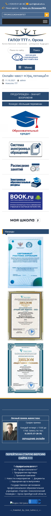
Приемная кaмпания (25, 475)
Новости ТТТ (11, 83)
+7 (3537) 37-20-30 (16, 4)
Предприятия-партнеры (25, 473)
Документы (39, 478)
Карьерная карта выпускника (26, 481)
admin (23, 80)
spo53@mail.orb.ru (37, 4)
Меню (28, 67)
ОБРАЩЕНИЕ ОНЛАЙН (33, 438)
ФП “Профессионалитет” (26, 470)
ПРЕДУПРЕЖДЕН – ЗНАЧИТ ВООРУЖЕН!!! (25, 96)
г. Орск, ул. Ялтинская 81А (33, 8)
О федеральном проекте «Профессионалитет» (26, 466)
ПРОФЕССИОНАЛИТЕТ (15, 14)
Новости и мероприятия (18, 478)
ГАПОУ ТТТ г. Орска (25, 40)
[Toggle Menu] (45, 21)
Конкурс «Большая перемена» (25, 103)
